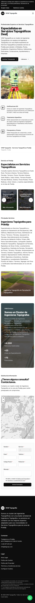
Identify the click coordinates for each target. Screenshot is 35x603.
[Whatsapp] (29, 597)
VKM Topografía (11, 13)
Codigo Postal (8, 461)
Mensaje (6, 469)
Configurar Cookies (7, 569)
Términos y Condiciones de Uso (16, 480)
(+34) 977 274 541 (6, 544)
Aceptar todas (5, 8)
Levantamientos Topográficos (26, 195)
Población (22, 461)
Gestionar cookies (18, 8)
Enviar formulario (17, 484)
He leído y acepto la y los (18, 479)
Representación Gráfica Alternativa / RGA (8, 197)
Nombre (6, 446)
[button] (31, 200)
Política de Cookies (7, 560)
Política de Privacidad (23, 478)
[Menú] (33, 13)
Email (6, 454)
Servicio (21, 446)
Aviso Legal (4, 557)
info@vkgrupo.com (6, 547)
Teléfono (21, 454)
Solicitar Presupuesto (8, 59)
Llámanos (24, 59)
